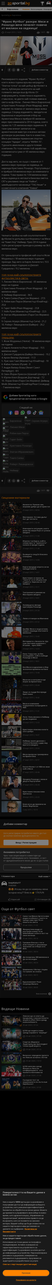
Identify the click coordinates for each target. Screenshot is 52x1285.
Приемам (26, 1273)
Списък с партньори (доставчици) (20, 1264)
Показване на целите (26, 1280)
